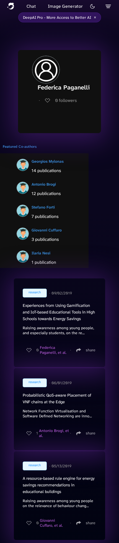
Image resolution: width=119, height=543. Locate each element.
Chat (31, 6)
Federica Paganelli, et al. (53, 350)
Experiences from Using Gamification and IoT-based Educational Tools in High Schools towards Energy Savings (59, 312)
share (90, 349)
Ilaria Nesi (41, 253)
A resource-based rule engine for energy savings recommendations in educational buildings (59, 485)
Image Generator (65, 6)
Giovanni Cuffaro (47, 230)
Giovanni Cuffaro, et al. (51, 523)
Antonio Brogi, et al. (54, 433)
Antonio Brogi (44, 184)
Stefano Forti (43, 207)
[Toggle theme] (92, 6)
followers (66, 100)
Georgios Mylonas (48, 161)
